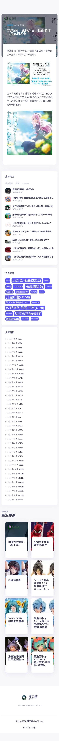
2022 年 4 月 (13, 443)
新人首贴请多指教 (17, 302)
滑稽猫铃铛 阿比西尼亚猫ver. (16, 658)
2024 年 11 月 (13, 369)
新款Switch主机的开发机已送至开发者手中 (30, 240)
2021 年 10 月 (13, 469)
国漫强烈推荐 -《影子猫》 (23, 189)
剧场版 (34, 292)
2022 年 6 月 (13, 435)
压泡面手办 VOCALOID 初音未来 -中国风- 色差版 (42, 660)
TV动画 (18, 286)
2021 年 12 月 (13, 461)
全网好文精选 (22, 292)
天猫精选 (42, 291)
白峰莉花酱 (14, 580)
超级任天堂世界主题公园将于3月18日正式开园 (32, 215)
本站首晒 (35, 302)
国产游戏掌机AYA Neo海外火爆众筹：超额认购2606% (32, 206)
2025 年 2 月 (13, 356)
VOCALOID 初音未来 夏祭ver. (16, 621)
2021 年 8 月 (13, 478)
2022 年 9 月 (13, 421)
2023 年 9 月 (13, 408)
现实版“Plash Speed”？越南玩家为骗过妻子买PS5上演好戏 (31, 231)
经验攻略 (12, 319)
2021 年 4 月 (13, 495)
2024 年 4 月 (13, 400)
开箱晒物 (18, 297)
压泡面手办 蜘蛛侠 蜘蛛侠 (41, 543)
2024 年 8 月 (13, 382)
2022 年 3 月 (13, 448)
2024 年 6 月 (13, 391)
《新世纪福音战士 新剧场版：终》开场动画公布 (32, 257)
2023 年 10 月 (13, 404)
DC (7, 280)
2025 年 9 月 (13, 339)
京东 (9, 292)
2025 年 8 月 (13, 343)
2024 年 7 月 (13, 387)
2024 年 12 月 (13, 365)
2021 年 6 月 (13, 487)
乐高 (34, 287)
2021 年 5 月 (13, 491)
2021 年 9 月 (13, 474)
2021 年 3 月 (13, 500)
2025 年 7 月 (13, 348)
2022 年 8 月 (13, 426)
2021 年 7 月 (13, 482)
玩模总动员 (28, 313)
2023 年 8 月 (13, 413)
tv (8, 287)
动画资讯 (10, 25)
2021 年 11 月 (13, 465)
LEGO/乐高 (26, 280)
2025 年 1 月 (13, 361)
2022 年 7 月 (13, 430)
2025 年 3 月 (13, 352)
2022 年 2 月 (13, 452)
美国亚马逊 (25, 318)
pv (46, 280)
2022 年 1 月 (13, 456)
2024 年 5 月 (13, 395)
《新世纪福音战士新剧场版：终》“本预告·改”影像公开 (33, 248)
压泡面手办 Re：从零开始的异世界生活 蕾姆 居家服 (41, 622)
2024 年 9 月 (13, 378)
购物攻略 (34, 318)
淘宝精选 (9, 313)
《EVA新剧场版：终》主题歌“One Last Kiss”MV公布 (31, 223)
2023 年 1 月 (13, 417)
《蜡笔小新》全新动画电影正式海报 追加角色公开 (32, 198)
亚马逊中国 (49, 286)
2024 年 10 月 (13, 374)
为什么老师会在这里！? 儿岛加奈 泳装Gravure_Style (41, 584)
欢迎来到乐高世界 (25, 308)
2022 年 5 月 (13, 439)
